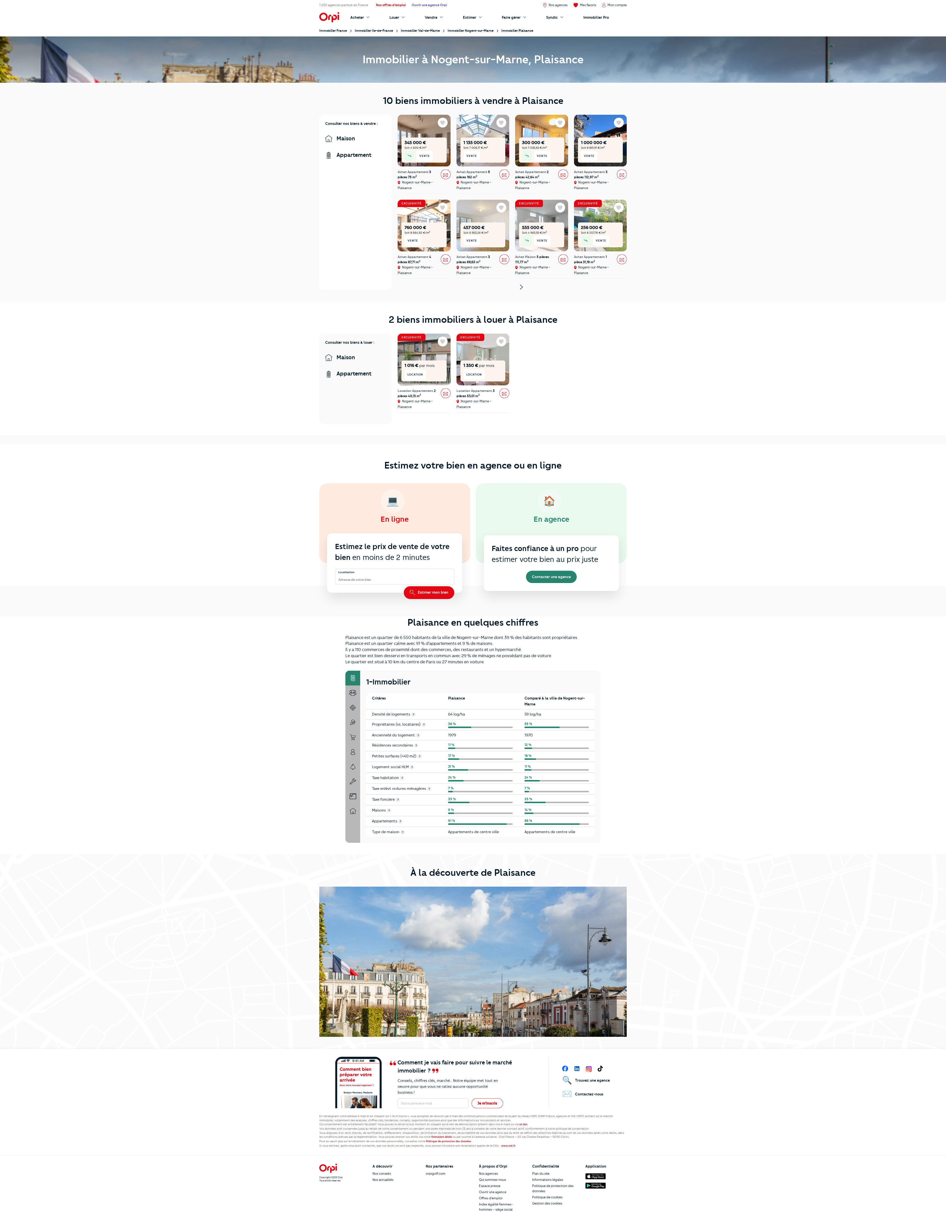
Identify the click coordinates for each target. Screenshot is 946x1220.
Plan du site (540, 1173)
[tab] (352, 678)
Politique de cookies (547, 1197)
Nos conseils (381, 1173)
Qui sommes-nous (492, 1180)
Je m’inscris (487, 1103)
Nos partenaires (439, 1166)
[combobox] (338, 579)
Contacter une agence (551, 577)
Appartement (353, 155)
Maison (345, 138)
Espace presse (489, 1186)
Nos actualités (382, 1180)
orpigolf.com (435, 1173)
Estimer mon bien (432, 592)
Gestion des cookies (547, 1203)
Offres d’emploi (490, 1198)
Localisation (346, 572)
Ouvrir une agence (492, 1192)
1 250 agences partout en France (343, 5)
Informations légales (547, 1180)
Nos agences (488, 1173)
